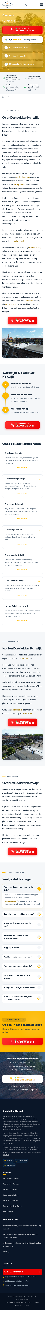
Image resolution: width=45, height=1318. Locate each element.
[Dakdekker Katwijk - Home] (7, 4)
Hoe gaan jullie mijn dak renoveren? (19, 988)
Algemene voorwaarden (23, 1302)
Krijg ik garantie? (11, 948)
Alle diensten (8, 1211)
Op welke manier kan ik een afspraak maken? (16, 937)
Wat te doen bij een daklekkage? (18, 957)
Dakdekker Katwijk (21, 1297)
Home (4, 97)
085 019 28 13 (11, 304)
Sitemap (27, 1306)
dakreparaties (19, 184)
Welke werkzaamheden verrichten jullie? (19, 888)
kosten (25, 658)
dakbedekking (35, 247)
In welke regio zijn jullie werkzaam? (19, 914)
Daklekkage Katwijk (10, 1189)
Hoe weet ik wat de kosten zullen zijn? (18, 924)
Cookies (36, 1302)
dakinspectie (16, 709)
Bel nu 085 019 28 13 (15, 1272)
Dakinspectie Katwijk (10, 1184)
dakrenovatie (20, 241)
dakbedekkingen (23, 177)
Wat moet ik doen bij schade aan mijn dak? (18, 976)
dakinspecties (10, 901)
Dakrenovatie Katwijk (11, 1195)
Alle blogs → (7, 1252)
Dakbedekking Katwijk (11, 1178)
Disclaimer (18, 1306)
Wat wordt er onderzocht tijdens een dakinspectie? (18, 998)
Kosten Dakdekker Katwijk (12, 1206)
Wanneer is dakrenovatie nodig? (18, 966)
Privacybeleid (9, 1302)
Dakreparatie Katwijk (10, 1200)
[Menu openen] (41, 4)
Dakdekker (29, 300)
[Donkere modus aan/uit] (26, 4)
